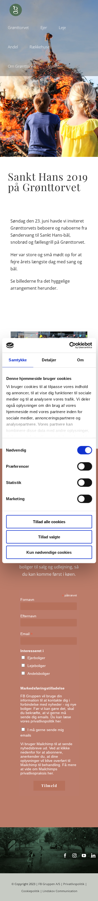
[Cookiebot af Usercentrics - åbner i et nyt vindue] (70, 345)
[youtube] (84, 855)
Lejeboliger (36, 666)
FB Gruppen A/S (49, 884)
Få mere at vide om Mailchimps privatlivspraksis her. (48, 769)
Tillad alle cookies (49, 521)
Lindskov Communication (60, 891)
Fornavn (27, 599)
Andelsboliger (38, 673)
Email (26, 633)
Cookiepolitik (30, 891)
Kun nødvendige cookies (49, 552)
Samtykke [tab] (18, 359)
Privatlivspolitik (73, 884)
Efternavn (28, 616)
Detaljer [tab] (49, 359)
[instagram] (74, 855)
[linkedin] (93, 855)
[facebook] (65, 855)
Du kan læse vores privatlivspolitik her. (45, 719)
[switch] (84, 466)
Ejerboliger (36, 658)
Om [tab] (80, 359)
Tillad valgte (49, 537)
